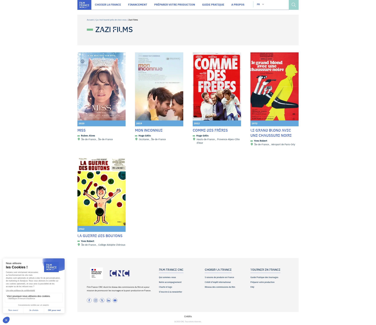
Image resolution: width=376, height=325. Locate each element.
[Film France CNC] (84, 5)
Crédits (188, 316)
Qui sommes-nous (167, 277)
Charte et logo (165, 286)
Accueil (90, 19)
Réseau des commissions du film (220, 286)
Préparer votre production (262, 282)
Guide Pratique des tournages (264, 277)
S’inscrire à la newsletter (170, 291)
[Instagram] (95, 300)
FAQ (252, 286)
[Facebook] (89, 300)
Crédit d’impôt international (218, 282)
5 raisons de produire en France (219, 277)
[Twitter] (102, 300)
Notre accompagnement (170, 282)
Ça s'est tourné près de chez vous (111, 19)
